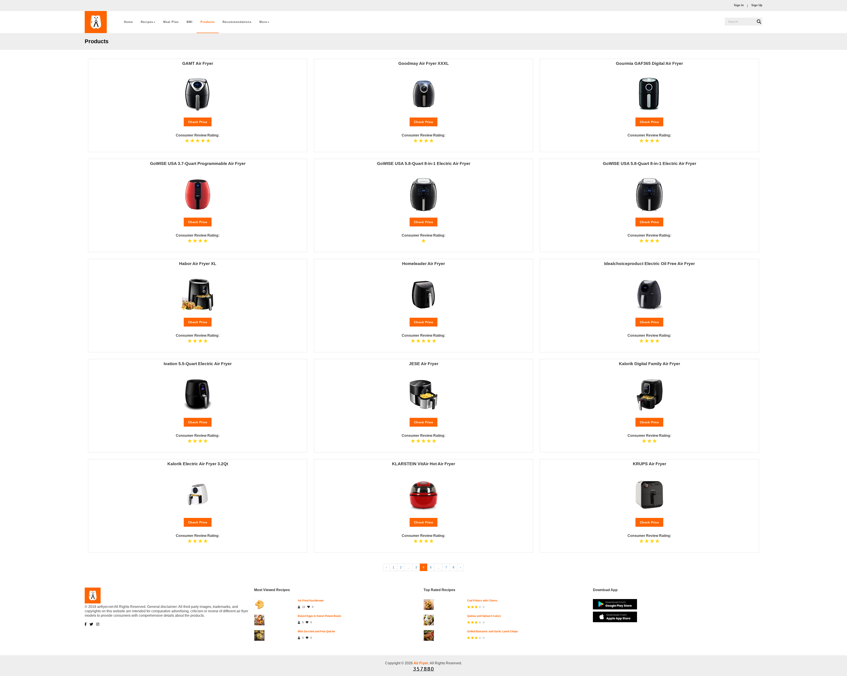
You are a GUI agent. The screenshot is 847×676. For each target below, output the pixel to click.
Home (128, 22)
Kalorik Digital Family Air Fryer (649, 363)
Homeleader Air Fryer (423, 263)
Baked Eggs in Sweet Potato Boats (319, 616)
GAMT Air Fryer (197, 63)
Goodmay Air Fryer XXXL (423, 63)
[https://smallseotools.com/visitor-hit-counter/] (423, 668)
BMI (190, 22)
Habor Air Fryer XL (197, 263)
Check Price (197, 122)
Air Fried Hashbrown (311, 600)
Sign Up (756, 5)
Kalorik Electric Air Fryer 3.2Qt (197, 463)
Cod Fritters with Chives (482, 600)
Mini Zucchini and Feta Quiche (316, 631)
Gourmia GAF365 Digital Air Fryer (649, 63)
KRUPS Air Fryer (649, 463)
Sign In (739, 5)
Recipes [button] (147, 22)
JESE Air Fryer (423, 363)
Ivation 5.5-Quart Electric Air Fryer (198, 363)
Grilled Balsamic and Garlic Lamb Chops (492, 631)
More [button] (263, 22)
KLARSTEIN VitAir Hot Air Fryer (423, 463)
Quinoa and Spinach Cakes (484, 616)
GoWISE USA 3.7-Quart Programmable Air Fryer (197, 163)
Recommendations (237, 22)
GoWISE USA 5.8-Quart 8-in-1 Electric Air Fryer (423, 163)
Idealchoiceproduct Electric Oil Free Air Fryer (649, 263)
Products (208, 22)
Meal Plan (171, 22)
